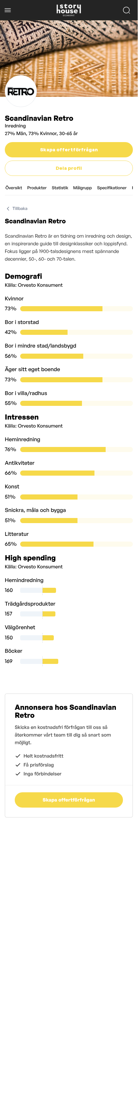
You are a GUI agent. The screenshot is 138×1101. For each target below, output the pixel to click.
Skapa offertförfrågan (69, 150)
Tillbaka (20, 208)
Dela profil (69, 168)
